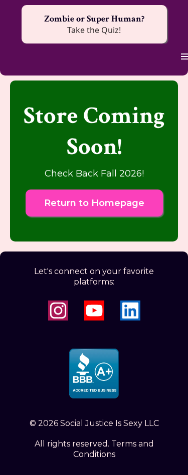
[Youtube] (94, 310)
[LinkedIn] (130, 310)
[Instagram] (58, 310)
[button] (183, 57)
